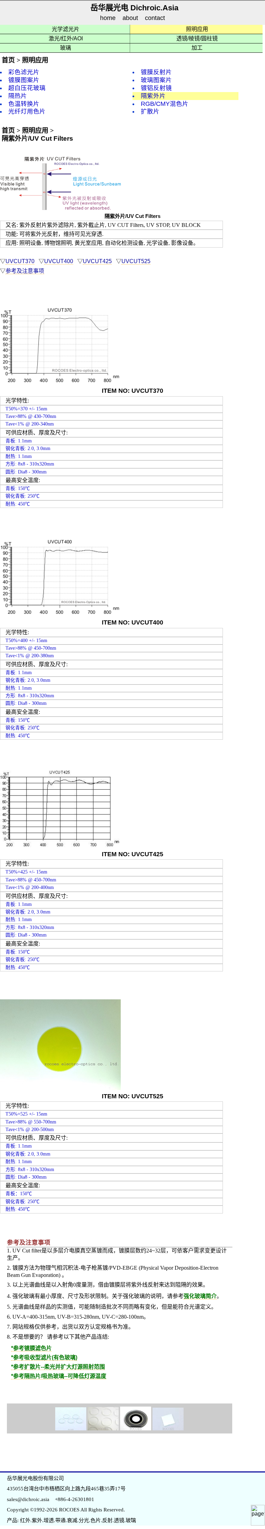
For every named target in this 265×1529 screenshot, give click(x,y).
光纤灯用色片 (27, 111)
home (108, 18)
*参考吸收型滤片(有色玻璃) (44, 1357)
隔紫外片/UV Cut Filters (37, 138)
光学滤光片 (65, 29)
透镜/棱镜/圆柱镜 (197, 38)
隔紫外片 (153, 95)
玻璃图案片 (156, 80)
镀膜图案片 (23, 80)
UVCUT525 (135, 261)
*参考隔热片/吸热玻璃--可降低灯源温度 (58, 1376)
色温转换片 (23, 103)
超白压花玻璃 (27, 87)
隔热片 (17, 95)
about (130, 18)
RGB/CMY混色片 (164, 103)
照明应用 (197, 29)
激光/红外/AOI (66, 38)
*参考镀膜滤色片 (31, 1348)
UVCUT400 (58, 261)
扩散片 (150, 111)
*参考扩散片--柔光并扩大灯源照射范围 (58, 1367)
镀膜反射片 (156, 72)
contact (155, 18)
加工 (197, 48)
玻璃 (65, 48)
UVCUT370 (20, 261)
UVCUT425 (97, 261)
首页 (8, 60)
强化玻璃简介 (200, 1296)
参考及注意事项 (25, 271)
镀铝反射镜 (156, 87)
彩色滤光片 (23, 72)
